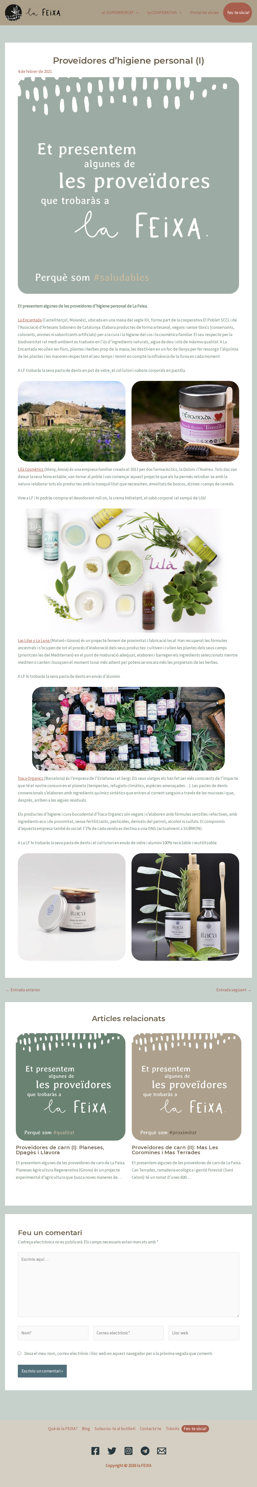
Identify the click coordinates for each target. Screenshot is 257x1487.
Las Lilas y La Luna (34, 640)
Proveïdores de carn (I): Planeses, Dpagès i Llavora (60, 1149)
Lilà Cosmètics (31, 469)
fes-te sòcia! (238, 12)
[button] (136, 13)
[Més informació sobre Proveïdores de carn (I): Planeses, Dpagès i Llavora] (70, 1086)
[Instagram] (128, 1450)
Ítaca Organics (31, 778)
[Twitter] (111, 1450)
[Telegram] (145, 1450)
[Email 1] (161, 1450)
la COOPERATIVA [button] (162, 12)
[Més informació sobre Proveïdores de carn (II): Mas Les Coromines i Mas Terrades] (186, 1086)
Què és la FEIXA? (63, 1428)
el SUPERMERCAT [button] (118, 12)
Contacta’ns (150, 1428)
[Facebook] (95, 1450)
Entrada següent (233, 990)
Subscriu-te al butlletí (115, 1428)
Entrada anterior (23, 990)
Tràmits (172, 1428)
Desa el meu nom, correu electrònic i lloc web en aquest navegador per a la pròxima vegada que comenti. (118, 1353)
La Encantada (30, 320)
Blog (86, 1428)
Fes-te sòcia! (195, 1428)
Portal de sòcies (204, 12)
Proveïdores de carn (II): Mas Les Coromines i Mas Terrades (175, 1149)
